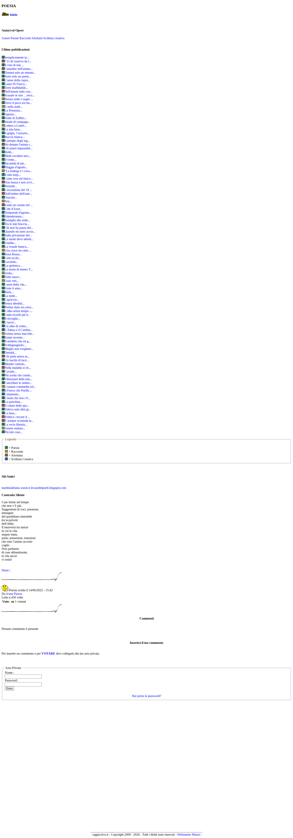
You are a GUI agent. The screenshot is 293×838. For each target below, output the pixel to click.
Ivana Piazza (14, 593)
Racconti (25, 38)
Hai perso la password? (146, 696)
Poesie (15, 38)
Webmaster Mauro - (189, 834)
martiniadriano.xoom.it (16, 487)
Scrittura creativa (53, 38)
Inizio (13, 14)
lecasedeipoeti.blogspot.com (48, 487)
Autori (6, 38)
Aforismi (36, 38)
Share (5, 570)
